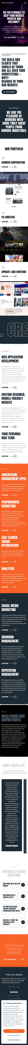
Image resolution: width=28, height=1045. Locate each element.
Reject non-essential (14, 1035)
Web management (14, 996)
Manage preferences (14, 1039)
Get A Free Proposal (9, 92)
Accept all (14, 1031)
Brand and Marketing (14, 998)
